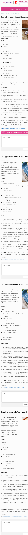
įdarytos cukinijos (20, 259)
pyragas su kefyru (23, 516)
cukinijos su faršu (12, 259)
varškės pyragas (22, 128)
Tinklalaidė (11, 9)
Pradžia (4, 9)
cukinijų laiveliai (5, 259)
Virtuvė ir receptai (14, 13)
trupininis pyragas (5, 128)
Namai (7, 13)
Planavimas (19, 9)
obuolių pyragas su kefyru (14, 516)
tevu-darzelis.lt (6, 20)
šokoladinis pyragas (14, 128)
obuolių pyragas (5, 516)
